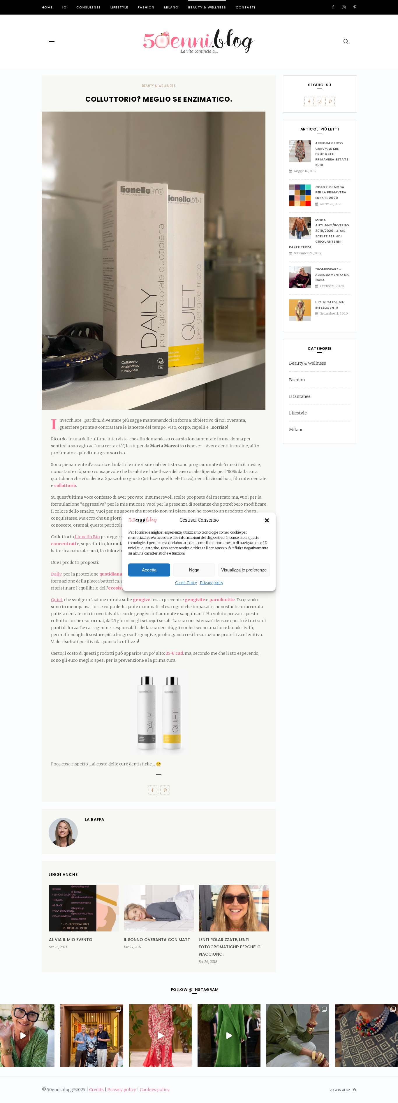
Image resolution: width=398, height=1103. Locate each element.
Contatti (245, 7)
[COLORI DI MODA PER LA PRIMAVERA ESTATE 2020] (302, 195)
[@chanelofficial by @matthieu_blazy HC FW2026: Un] (160, 1035)
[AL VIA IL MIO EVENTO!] (84, 908)
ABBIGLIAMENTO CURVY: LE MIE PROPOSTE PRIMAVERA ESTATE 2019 (331, 154)
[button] (267, 520)
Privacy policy (211, 582)
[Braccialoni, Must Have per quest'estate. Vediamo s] (297, 1035)
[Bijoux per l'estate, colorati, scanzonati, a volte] (366, 1035)
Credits (96, 1089)
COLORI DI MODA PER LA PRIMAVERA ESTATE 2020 (330, 192)
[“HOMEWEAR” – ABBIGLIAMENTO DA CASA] (302, 277)
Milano (171, 7)
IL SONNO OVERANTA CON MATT (157, 940)
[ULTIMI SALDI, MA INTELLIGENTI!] (302, 310)
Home (47, 7)
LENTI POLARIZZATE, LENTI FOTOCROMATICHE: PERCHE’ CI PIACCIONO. (230, 947)
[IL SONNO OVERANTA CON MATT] (159, 908)
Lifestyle (119, 7)
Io (64, 7)
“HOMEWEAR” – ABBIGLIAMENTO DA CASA (332, 274)
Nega (194, 570)
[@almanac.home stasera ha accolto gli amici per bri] (91, 1035)
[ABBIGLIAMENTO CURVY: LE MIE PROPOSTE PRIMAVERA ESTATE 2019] (302, 151)
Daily (56, 574)
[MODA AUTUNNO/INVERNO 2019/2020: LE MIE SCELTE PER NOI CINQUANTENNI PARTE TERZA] (302, 228)
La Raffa (94, 819)
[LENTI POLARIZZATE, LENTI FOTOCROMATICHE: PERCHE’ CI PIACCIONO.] (234, 908)
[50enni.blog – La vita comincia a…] (199, 32)
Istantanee (300, 396)
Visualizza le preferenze (244, 570)
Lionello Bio (87, 536)
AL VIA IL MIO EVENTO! (71, 940)
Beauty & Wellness (207, 7)
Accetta (149, 570)
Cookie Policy (186, 582)
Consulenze (88, 7)
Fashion (146, 7)
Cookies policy (155, 1089)
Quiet (56, 599)
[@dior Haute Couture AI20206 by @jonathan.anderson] (229, 1035)
